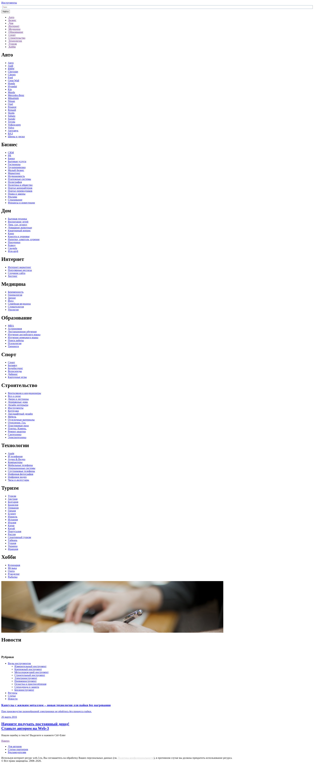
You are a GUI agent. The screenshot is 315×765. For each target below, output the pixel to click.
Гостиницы (14, 164)
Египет (12, 513)
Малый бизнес (16, 170)
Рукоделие (14, 574)
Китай (11, 528)
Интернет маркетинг (19, 267)
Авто (11, 62)
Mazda (11, 92)
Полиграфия (15, 182)
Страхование (15, 199)
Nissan (11, 101)
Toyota (11, 121)
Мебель (12, 416)
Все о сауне (14, 396)
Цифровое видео (17, 477)
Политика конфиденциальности (136, 757)
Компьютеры (15, 462)
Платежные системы (19, 179)
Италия (12, 522)
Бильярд (12, 365)
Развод (11, 245)
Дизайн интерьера (18, 405)
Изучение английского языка (24, 334)
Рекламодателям (17, 752)
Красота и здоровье (19, 236)
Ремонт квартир (17, 431)
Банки (11, 158)
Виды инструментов (19, 663)
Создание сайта (16, 273)
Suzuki (11, 118)
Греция (12, 510)
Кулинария (14, 565)
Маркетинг (14, 173)
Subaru (11, 115)
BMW (11, 68)
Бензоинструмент (24, 690)
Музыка (12, 568)
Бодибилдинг (15, 368)
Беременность (15, 292)
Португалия (14, 531)
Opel (10, 104)
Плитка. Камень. (17, 428)
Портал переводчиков (20, 190)
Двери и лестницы (18, 399)
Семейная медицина (19, 303)
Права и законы (16, 193)
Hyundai (12, 86)
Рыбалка (12, 577)
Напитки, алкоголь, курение (24, 239)
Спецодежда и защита (26, 687)
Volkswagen (14, 124)
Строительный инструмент (29, 675)
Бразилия (13, 504)
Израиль (12, 516)
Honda (11, 83)
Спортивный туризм (19, 537)
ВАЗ (10, 133)
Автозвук (13, 130)
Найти (6, 11)
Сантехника (14, 434)
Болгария (13, 502)
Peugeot (12, 107)
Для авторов (15, 746)
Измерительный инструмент (30, 666)
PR (9, 155)
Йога (10, 300)
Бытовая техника (17, 218)
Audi (10, 65)
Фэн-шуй (13, 251)
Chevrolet (13, 71)
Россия (12, 534)
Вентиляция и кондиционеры (24, 393)
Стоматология (16, 306)
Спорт (11, 362)
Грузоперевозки (17, 167)
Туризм (12, 496)
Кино (11, 233)
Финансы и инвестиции (21, 202)
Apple (11, 453)
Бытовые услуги (17, 161)
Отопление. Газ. (17, 422)
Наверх (5, 740)
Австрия (12, 499)
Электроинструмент (25, 678)
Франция (13, 549)
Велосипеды (15, 371)
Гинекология (15, 294)
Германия (13, 507)
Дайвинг (13, 374)
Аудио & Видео (16, 459)
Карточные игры (17, 377)
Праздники (14, 242)
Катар (11, 525)
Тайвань (12, 540)
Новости (13, 698)
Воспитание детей (18, 221)
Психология (14, 343)
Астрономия (15, 328)
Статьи (12, 695)
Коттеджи (13, 410)
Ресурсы (12, 692)
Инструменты (9, 2)
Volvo (11, 127)
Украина (12, 546)
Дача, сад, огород (17, 224)
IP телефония (15, 456)
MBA (11, 325)
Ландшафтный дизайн (20, 413)
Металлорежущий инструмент (31, 672)
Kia (10, 89)
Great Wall (13, 80)
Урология (13, 309)
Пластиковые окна (18, 425)
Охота (11, 571)
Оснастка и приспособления (30, 684)
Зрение (12, 297)
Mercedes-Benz (16, 95)
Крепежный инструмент (28, 669)
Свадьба (12, 248)
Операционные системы (21, 468)
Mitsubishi (13, 98)
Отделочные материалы (21, 419)
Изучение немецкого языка (23, 337)
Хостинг (12, 276)
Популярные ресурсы (20, 270)
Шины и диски (16, 136)
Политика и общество (20, 185)
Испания (13, 519)
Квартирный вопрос (19, 230)
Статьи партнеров (18, 749)
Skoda (11, 113)
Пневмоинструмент (25, 681)
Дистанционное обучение (22, 331)
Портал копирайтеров (20, 188)
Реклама (12, 196)
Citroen (12, 74)
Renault (12, 110)
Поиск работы (16, 340)
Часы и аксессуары (18, 480)
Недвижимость (16, 176)
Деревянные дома (18, 402)
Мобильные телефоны (20, 465)
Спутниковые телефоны (21, 471)
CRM (11, 152)
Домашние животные (20, 227)
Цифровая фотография (20, 474)
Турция (12, 543)
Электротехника (17, 437)
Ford (10, 77)
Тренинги (13, 346)
